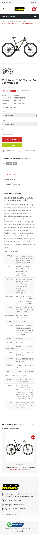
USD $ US (33, 2)
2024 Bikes (11, 21)
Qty (3, 129)
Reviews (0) (10, 179)
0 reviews (12, 87)
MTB (15, 163)
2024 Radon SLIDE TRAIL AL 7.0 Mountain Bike (17, 23)
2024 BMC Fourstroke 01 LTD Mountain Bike (19, 467)
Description (10, 174)
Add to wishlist (11, 151)
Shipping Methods (13, 184)
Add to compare (29, 151)
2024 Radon (23, 21)
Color (4, 120)
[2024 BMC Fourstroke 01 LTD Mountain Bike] (20, 447)
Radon (9, 163)
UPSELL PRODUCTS (10, 428)
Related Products (11, 424)
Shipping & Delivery (10, 520)
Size (4, 111)
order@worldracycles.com (14, 505)
